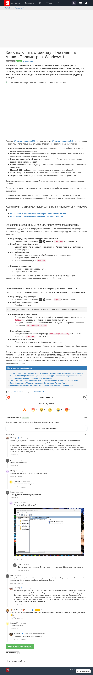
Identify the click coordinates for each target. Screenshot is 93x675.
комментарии (28, 61)
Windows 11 (19, 8)
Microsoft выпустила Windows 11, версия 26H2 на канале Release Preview (39, 383)
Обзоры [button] (49, 3)
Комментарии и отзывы (21, 646)
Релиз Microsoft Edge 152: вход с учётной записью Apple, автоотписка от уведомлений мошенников (50, 376)
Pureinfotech (39, 392)
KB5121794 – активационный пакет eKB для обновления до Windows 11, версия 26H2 (44, 380)
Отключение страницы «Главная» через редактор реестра (36, 216)
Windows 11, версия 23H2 (25, 141)
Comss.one (17, 392)
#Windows (8, 8)
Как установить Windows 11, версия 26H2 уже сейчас (31, 378)
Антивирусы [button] (16, 3)
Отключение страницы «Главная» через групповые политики (38, 213)
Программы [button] (29, 3)
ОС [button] (40, 3)
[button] (58, 3)
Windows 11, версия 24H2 (63, 141)
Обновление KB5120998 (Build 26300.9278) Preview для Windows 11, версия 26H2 (41, 385)
